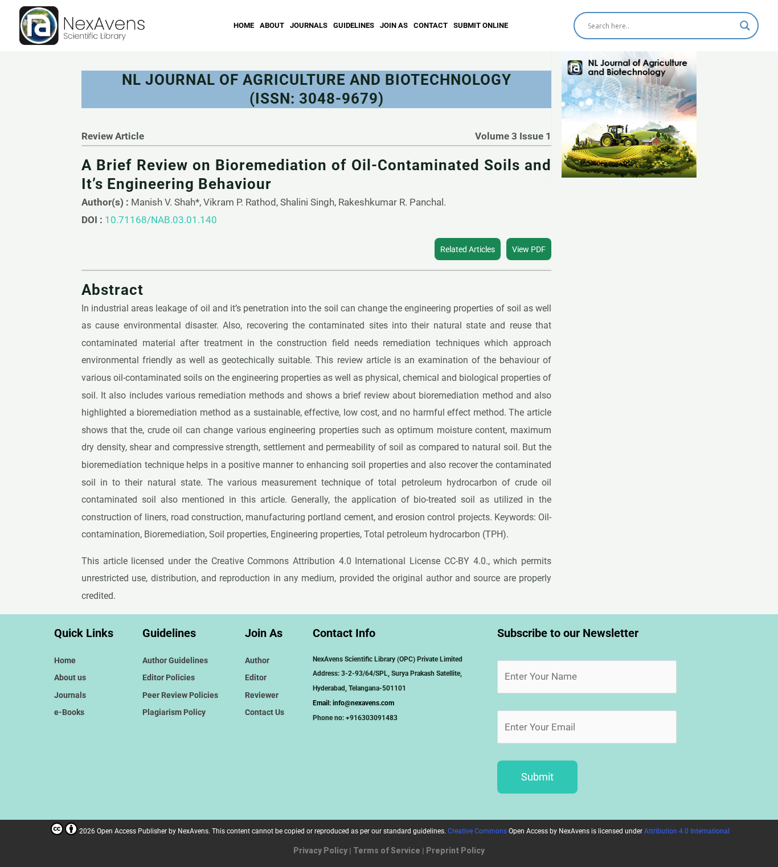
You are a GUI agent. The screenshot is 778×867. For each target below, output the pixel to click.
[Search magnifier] (745, 26)
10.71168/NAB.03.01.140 (161, 219)
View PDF (529, 249)
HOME (244, 25)
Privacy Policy (320, 850)
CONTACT (430, 25)
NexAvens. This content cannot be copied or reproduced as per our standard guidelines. (384, 831)
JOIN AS (394, 25)
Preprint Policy (455, 850)
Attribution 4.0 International (687, 831)
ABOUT (272, 25)
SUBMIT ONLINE (480, 25)
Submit (537, 777)
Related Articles (467, 249)
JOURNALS (308, 25)
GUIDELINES (353, 25)
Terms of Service (386, 850)
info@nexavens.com (363, 703)
